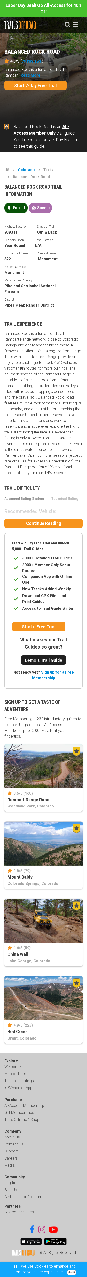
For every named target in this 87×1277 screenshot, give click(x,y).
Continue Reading (43, 523)
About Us (12, 1137)
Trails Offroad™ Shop (21, 1119)
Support (11, 1151)
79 (32, 61)
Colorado (26, 170)
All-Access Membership (24, 1105)
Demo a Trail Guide (43, 660)
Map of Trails (15, 1074)
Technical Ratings (19, 1081)
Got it (71, 1272)
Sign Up (10, 1190)
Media (9, 1165)
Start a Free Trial (39, 626)
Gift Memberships (19, 1112)
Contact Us (13, 1144)
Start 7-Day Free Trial (35, 85)
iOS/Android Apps (19, 1088)
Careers (11, 1158)
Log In (9, 1183)
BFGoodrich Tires (19, 1212)
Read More (31, 75)
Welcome (12, 1066)
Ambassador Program (23, 1197)
